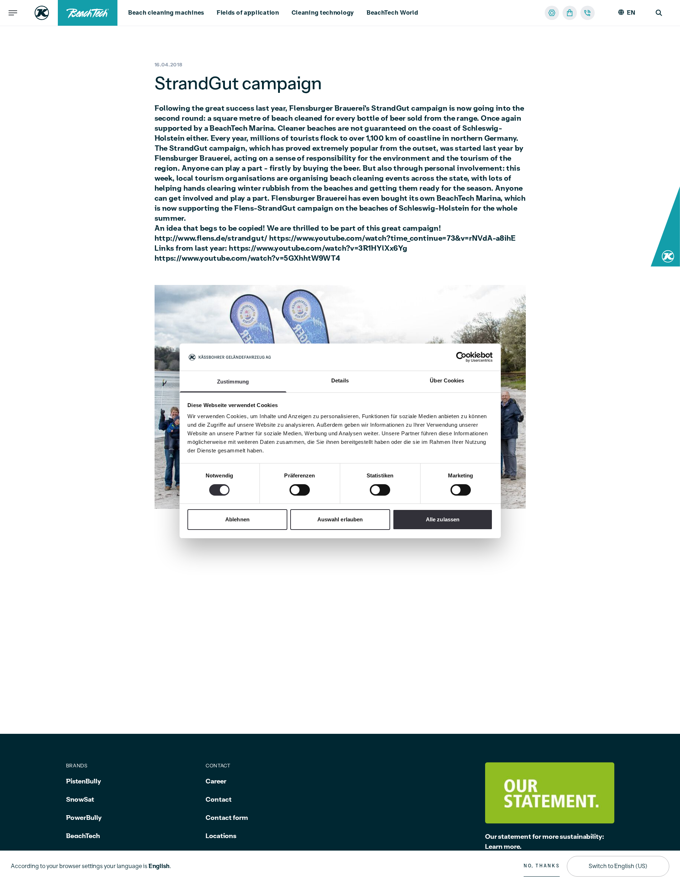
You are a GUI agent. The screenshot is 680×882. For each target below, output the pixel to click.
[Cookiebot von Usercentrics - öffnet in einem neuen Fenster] (461, 357)
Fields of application (248, 13)
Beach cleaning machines (166, 13)
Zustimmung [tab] (233, 382)
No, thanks (542, 865)
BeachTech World (392, 13)
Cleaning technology (323, 13)
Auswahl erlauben (340, 520)
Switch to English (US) (618, 866)
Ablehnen (237, 520)
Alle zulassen (442, 520)
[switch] (299, 490)
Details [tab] (340, 381)
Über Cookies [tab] (447, 381)
